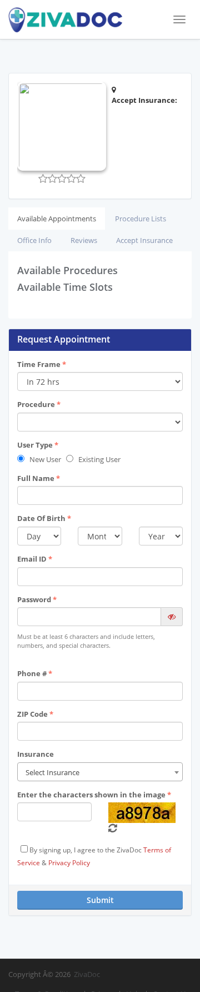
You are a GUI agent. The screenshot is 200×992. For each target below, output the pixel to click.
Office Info (34, 240)
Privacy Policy (69, 862)
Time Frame (41, 364)
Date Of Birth (44, 518)
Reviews (84, 240)
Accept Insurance (144, 240)
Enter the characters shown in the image (94, 795)
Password (37, 599)
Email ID (34, 559)
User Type (37, 445)
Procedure (39, 404)
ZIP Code (35, 714)
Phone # (34, 673)
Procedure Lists (140, 219)
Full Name (38, 478)
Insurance (35, 754)
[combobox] (100, 771)
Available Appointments (56, 219)
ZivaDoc (87, 974)
